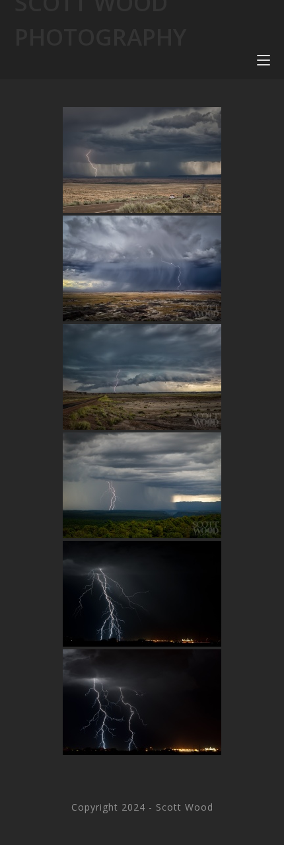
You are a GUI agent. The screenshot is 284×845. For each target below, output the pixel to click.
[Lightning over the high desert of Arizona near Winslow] (142, 160)
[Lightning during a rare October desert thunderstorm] (142, 594)
